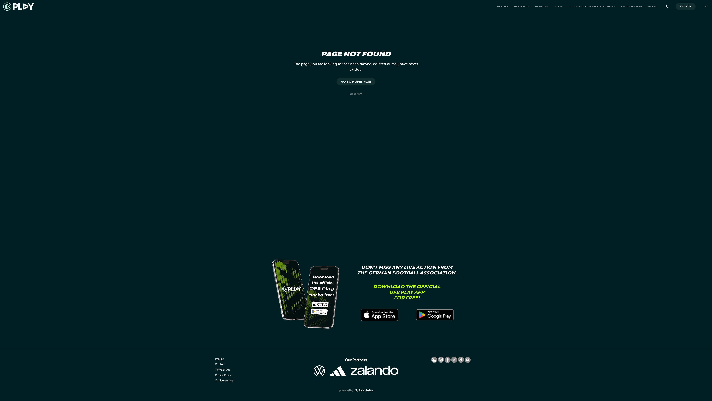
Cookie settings (224, 380)
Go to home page (356, 81)
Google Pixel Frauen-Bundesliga (592, 6)
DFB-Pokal (542, 6)
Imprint (219, 358)
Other (652, 6)
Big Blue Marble (364, 390)
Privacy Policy (223, 374)
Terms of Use (222, 369)
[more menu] (705, 6)
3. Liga (559, 6)
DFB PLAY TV (522, 6)
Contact (220, 364)
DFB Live (502, 6)
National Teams (631, 6)
